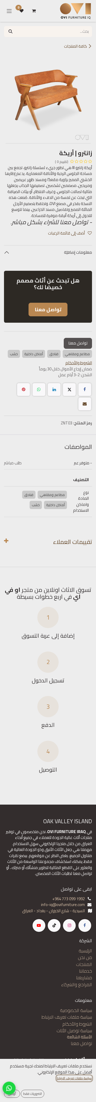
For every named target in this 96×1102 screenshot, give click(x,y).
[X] (69, 389)
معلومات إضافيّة (77, 252)
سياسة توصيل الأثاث (74, 1030)
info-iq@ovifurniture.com (63, 904)
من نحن (85, 957)
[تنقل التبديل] (9, 11)
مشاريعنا (84, 977)
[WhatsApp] (39, 389)
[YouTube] (39, 925)
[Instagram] (69, 925)
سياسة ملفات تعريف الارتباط (67, 1017)
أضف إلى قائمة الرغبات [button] (67, 233)
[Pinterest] (23, 389)
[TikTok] (54, 925)
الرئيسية (85, 951)
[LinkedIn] (54, 389)
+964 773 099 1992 (68, 899)
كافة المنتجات (75, 46)
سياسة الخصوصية (76, 1010)
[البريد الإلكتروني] (84, 404)
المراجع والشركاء (76, 984)
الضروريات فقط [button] (32, 1094)
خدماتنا (85, 971)
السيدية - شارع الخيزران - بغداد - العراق (53, 911)
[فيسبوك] (84, 389)
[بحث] (10, 31)
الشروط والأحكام (77, 1024)
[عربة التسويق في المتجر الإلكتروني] (34, 11)
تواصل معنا (77, 343)
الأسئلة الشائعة (79, 1037)
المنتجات (84, 964)
